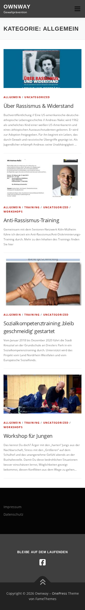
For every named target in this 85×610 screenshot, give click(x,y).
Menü (77, 9)
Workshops (13, 211)
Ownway (17, 7)
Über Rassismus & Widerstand (38, 105)
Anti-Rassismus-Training (31, 220)
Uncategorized (37, 97)
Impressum (12, 507)
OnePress (59, 593)
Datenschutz (13, 514)
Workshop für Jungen (28, 435)
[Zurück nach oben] (42, 582)
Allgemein (12, 97)
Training (32, 207)
